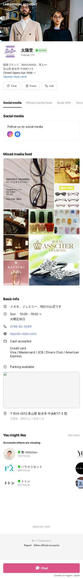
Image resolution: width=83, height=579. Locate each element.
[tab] (12, 103)
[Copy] (65, 414)
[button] (31, 86)
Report (27, 545)
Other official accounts (46, 545)
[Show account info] (41, 50)
